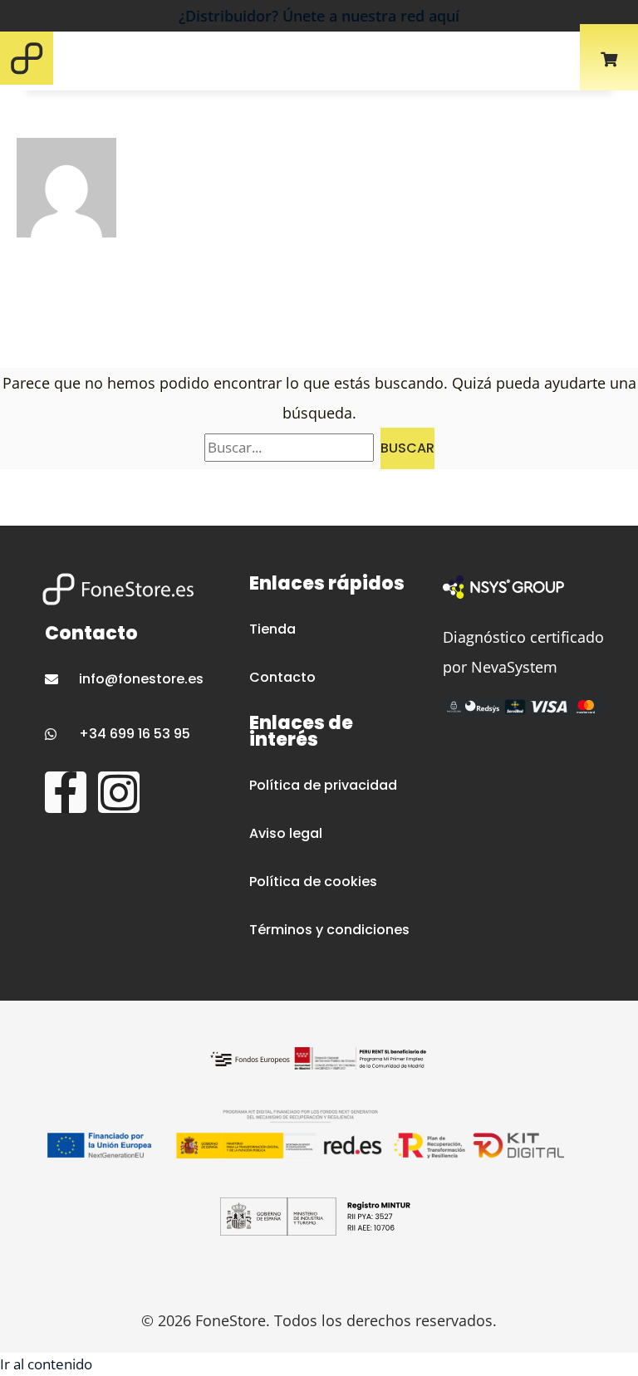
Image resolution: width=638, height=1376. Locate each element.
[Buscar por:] (292, 447)
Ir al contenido (46, 1364)
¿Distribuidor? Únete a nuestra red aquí (319, 16)
